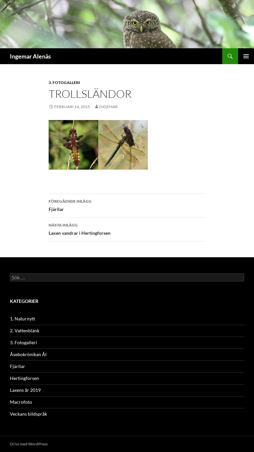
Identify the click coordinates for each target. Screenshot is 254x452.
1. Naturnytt (22, 318)
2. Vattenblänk (24, 330)
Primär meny (246, 56)
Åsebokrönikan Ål (28, 354)
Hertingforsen (24, 378)
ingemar (108, 106)
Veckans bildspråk (28, 414)
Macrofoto (21, 402)
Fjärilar (70, 205)
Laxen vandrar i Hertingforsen (79, 229)
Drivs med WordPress (29, 443)
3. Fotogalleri (64, 82)
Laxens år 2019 (25, 390)
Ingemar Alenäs (30, 56)
